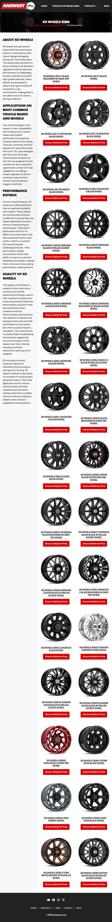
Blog (106, 6)
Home (44, 6)
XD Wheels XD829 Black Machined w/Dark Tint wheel (94, 420)
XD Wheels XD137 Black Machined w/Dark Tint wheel (56, 78)
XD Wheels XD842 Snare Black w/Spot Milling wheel (94, 477)
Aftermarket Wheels (56, 25)
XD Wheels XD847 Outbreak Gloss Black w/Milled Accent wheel (94, 534)
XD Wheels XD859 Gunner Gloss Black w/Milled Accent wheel (93, 705)
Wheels (68, 908)
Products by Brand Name (66, 6)
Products (90, 6)
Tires (57, 908)
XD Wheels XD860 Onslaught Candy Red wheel (56, 763)
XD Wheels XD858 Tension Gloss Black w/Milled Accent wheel (56, 704)
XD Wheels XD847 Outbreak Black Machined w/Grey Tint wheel (56, 534)
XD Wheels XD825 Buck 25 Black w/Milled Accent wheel (94, 362)
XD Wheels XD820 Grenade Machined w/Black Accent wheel (94, 306)
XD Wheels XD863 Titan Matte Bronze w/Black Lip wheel (56, 875)
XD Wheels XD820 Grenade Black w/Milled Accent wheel (56, 248)
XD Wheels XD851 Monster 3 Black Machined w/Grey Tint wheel (94, 592)
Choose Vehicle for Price (56, 88)
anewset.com (60, 915)
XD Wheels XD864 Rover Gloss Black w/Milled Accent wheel (93, 875)
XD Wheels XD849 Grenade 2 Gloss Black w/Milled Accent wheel (56, 592)
